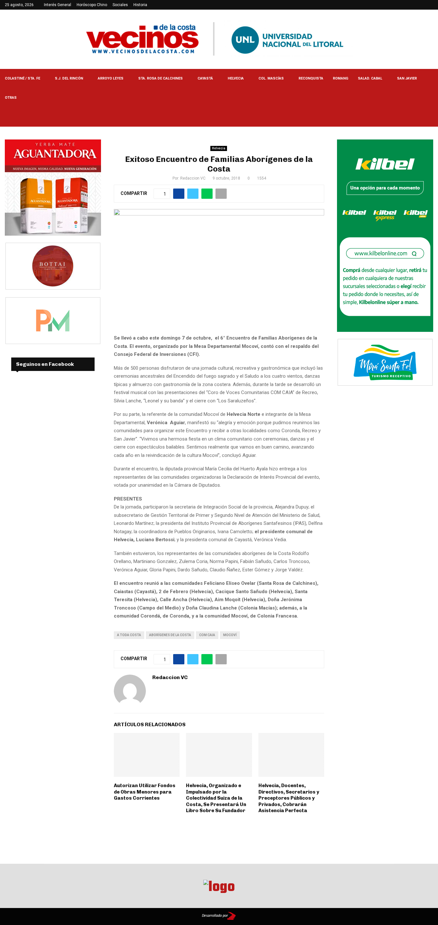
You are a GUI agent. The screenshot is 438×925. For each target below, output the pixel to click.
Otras (11, 98)
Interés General (57, 5)
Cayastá (205, 78)
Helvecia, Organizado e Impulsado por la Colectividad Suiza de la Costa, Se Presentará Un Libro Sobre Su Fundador (216, 798)
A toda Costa (129, 635)
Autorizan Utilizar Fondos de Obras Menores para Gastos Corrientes (144, 792)
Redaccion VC (193, 178)
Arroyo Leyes (110, 78)
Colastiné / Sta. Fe (22, 78)
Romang (340, 78)
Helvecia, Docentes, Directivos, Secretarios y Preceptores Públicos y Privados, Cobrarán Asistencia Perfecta (288, 798)
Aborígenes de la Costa (170, 635)
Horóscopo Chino (92, 5)
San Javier (407, 78)
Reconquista (311, 78)
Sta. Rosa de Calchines (160, 78)
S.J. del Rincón (69, 78)
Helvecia (236, 78)
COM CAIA (207, 635)
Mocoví (230, 635)
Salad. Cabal (370, 78)
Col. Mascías (271, 78)
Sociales (120, 5)
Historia (140, 5)
